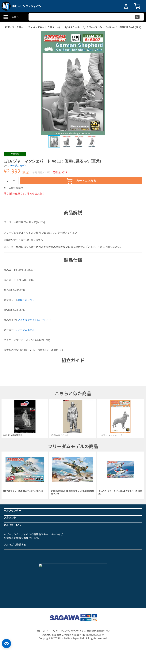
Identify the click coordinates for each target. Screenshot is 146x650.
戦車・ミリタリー (14, 27)
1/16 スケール (72, 27)
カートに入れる (86, 180)
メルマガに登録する (15, 544)
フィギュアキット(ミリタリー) (44, 27)
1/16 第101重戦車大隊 (12, 435)
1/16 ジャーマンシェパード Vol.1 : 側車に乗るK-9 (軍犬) (112, 27)
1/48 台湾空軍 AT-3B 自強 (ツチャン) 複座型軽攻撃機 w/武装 (72, 492)
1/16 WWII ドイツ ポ (59, 435)
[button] (135, 38)
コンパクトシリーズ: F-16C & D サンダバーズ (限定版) (120, 492)
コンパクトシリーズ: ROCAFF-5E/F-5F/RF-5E (23, 491)
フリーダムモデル (17, 165)
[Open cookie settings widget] (6, 643)
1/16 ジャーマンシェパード (110, 435)
